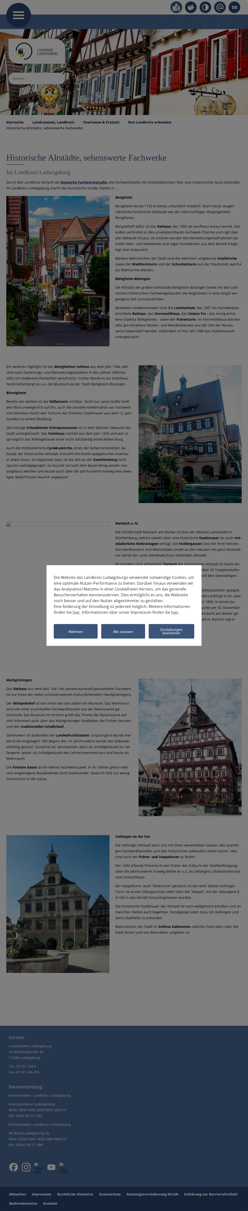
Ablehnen (75, 631)
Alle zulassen (123, 631)
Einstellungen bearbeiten (171, 631)
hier (76, 612)
